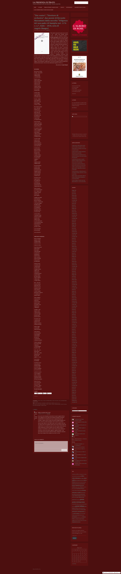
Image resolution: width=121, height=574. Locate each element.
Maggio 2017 (74, 332)
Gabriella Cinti (74, 483)
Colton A (76, 430)
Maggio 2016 (74, 352)
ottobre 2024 (74, 216)
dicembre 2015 (74, 360)
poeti (73, 511)
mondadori (82, 495)
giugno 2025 (74, 206)
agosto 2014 (74, 387)
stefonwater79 (77, 419)
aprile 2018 (74, 314)
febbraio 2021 (74, 261)
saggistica (73, 520)
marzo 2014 (74, 395)
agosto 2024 (74, 220)
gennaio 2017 (74, 339)
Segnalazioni (35, 401)
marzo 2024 (74, 228)
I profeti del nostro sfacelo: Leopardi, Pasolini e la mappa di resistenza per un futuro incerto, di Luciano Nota (78, 160)
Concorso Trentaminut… (79, 443)
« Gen (73, 563)
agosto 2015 (74, 367)
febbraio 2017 (74, 337)
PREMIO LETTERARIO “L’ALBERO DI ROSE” (51, 7)
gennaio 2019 (74, 299)
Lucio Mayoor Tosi (78, 460)
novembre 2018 (74, 302)
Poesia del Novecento (75, 504)
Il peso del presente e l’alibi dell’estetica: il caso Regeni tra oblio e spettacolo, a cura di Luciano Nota (79, 173)
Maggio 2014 (74, 392)
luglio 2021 (74, 253)
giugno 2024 (74, 223)
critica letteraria (76, 478)
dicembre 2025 (74, 198)
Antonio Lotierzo (78, 451)
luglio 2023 (74, 238)
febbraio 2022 (74, 246)
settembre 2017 (74, 325)
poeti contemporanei (63, 400)
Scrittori (81, 520)
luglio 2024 (74, 221)
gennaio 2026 (74, 196)
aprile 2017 (74, 334)
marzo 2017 (74, 335)
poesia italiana (55, 400)
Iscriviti (74, 538)
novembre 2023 (74, 233)
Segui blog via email (76, 527)
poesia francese (84, 504)
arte (77, 474)
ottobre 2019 (74, 286)
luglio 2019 (74, 289)
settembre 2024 (74, 218)
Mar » (75, 563)
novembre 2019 (74, 284)
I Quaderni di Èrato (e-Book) (80, 7)
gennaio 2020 (74, 281)
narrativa (75, 497)
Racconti (83, 515)
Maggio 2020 (74, 274)
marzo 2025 (74, 210)
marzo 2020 (74, 277)
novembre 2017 (74, 322)
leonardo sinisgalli (79, 490)
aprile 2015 (74, 373)
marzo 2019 (74, 296)
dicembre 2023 (74, 231)
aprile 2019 (74, 294)
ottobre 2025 (74, 201)
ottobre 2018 (74, 304)
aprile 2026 (74, 191)
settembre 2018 (74, 306)
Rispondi (48, 413)
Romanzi (77, 518)
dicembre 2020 (74, 264)
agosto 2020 (74, 269)
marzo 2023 (74, 239)
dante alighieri (82, 478)
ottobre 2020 (74, 268)
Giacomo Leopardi (79, 483)
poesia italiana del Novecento (76, 509)
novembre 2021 (74, 249)
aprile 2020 (74, 276)
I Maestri (81, 486)
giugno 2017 (74, 330)
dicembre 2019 (74, 282)
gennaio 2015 (74, 378)
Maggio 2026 (74, 190)
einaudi (78, 480)
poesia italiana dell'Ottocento (81, 508)
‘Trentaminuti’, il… (78, 445)
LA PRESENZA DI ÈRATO (44, 2)
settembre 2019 (74, 287)
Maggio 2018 (74, 312)
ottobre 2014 (74, 383)
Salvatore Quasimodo (77, 520)
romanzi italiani (81, 518)
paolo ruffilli (79, 497)
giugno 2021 (74, 254)
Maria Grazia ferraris (77, 494)
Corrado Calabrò (79, 476)
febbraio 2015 (74, 377)
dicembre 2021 (74, 248)
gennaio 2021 (74, 263)
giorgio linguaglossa (76, 485)
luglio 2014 (74, 388)
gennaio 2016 (74, 359)
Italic (47, 404)
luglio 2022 (74, 243)
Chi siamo (40, 7)
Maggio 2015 (74, 372)
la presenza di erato (80, 488)
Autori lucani (75, 476)
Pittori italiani (78, 499)
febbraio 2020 (74, 279)
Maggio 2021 (74, 256)
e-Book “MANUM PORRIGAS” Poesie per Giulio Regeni (43, 9)
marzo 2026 (74, 193)
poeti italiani (76, 513)
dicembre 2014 (74, 380)
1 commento (47, 30)
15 (81, 556)
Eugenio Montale (81, 480)
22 (81, 558)
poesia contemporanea (47, 400)
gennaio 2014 (74, 398)
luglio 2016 (74, 349)
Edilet (76, 480)
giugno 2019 (74, 291)
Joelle (76, 457)
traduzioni (78, 521)
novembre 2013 (74, 402)
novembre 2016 (74, 342)
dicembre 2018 (74, 301)
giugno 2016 (74, 350)
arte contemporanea (80, 474)
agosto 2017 (74, 327)
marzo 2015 (74, 375)
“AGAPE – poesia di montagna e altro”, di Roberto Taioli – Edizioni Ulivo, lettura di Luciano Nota (78, 168)
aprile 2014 (74, 393)
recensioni (74, 517)
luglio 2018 (74, 309)
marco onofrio (77, 492)
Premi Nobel (83, 513)
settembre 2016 (74, 345)
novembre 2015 (74, 362)
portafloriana (77, 424)
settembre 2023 (74, 236)
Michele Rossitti (78, 495)
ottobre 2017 (74, 324)
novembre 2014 (74, 382)
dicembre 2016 (74, 340)
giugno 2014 (74, 390)
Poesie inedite (83, 509)
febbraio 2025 (74, 211)
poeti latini (80, 513)
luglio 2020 (74, 271)
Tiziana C (76, 427)
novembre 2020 (74, 266)
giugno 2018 (74, 311)
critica (82, 476)
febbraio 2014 (74, 397)
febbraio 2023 (74, 241)
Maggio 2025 (74, 208)
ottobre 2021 (74, 251)
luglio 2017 (74, 329)
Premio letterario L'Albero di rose (77, 515)
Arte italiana (84, 474)
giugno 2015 (74, 370)
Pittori (75, 499)
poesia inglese (73, 506)
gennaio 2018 (74, 319)
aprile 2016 (74, 354)
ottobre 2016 (74, 344)
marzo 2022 (74, 244)
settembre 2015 (74, 365)
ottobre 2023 (74, 234)
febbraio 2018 (74, 317)
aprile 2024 (74, 226)
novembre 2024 (74, 215)
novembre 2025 (74, 200)
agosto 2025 (74, 203)
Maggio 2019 (74, 292)
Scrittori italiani (84, 520)
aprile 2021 (74, 258)
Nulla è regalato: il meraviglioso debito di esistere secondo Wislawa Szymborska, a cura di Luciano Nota (79, 177)
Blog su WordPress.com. (37, 569)
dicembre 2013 (74, 400)
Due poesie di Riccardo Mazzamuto (39, 404)
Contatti (62, 7)
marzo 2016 (74, 355)
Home (35, 7)
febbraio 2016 (74, 357)
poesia (41, 400)
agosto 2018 (74, 307)
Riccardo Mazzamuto (37, 405)
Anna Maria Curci (74, 474)
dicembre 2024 (74, 213)
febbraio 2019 (74, 297)
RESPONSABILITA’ (69, 7)
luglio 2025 (74, 205)
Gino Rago (83, 483)
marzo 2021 (74, 259)
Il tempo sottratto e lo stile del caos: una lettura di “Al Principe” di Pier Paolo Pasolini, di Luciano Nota (79, 156)
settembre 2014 (74, 385)
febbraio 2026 (74, 195)
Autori (38, 400)
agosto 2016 (74, 347)
